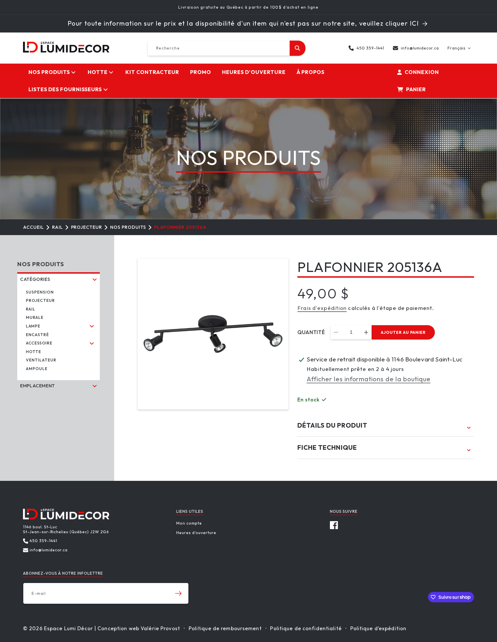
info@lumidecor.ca (420, 48)
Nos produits (128, 227)
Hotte (33, 351)
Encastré (37, 334)
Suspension (40, 292)
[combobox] (226, 48)
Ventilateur (41, 360)
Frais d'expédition (322, 307)
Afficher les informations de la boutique (368, 379)
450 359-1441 (370, 48)
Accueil (33, 227)
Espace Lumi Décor (68, 628)
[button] (459, 48)
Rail (57, 227)
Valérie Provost (160, 628)
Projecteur (86, 227)
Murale (34, 317)
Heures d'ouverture (196, 532)
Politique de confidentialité (305, 628)
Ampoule (36, 368)
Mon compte (189, 523)
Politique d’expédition (378, 628)
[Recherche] (297, 48)
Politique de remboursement (225, 628)
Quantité (311, 332)
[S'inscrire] (178, 593)
